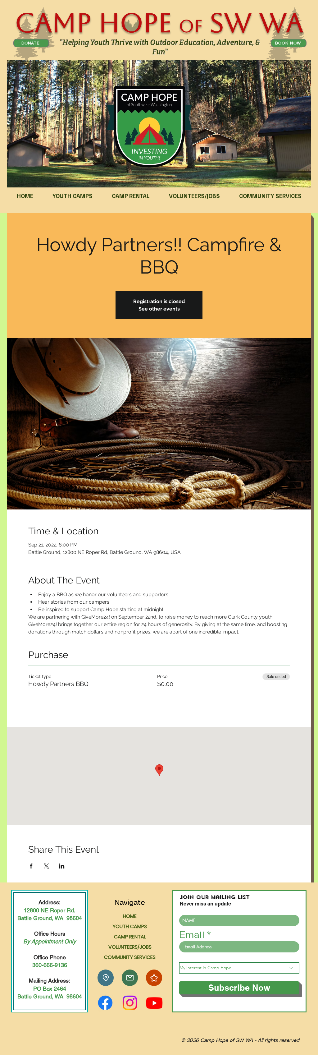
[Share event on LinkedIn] (62, 866)
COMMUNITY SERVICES (130, 957)
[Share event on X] (46, 866)
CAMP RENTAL (130, 936)
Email (191, 934)
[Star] (154, 978)
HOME (130, 916)
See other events (159, 309)
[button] (72, 196)
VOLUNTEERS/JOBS (130, 947)
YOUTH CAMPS (130, 926)
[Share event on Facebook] (31, 866)
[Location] (106, 978)
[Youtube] (154, 1002)
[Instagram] (129, 1002)
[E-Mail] (130, 978)
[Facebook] (105, 1002)
